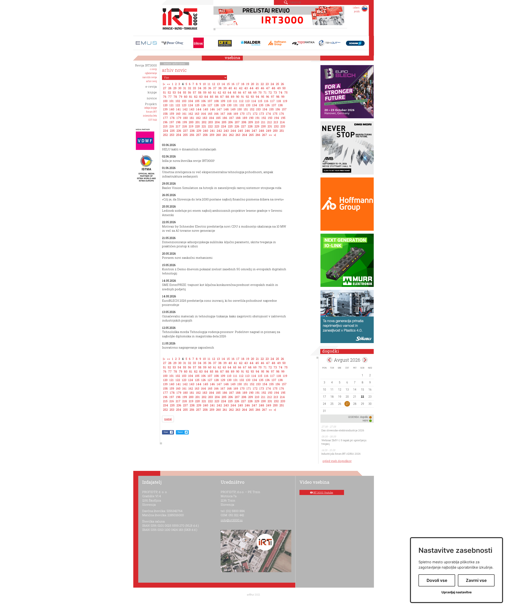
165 (210, 114)
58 (199, 92)
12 (213, 84)
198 (178, 122)
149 (233, 109)
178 (172, 118)
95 (262, 97)
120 (165, 105)
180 (185, 118)
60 (209, 92)
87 (222, 97)
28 (170, 88)
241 (212, 131)
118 (278, 101)
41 (235, 88)
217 (178, 126)
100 (165, 101)
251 (281, 131)
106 (203, 101)
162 (190, 114)
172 (255, 114)
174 (268, 114)
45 (257, 88)
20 (252, 84)
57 (194, 92)
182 (198, 118)
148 (226, 109)
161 (184, 114)
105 (197, 101)
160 (178, 114)
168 (229, 114)
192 (263, 118)
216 (171, 126)
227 (243, 126)
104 (190, 101)
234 (165, 131)
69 (254, 92)
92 (247, 97)
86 (216, 97)
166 (216, 114)
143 (191, 109)
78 (175, 97)
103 (184, 101)
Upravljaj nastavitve (456, 592)
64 (229, 92)
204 (217, 122)
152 (252, 109)
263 (237, 135)
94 (257, 97)
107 (210, 101)
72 (270, 92)
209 (250, 122)
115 (260, 101)
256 (192, 135)
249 (268, 131)
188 (238, 118)
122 (177, 105)
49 (279, 88)
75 (286, 92)
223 (216, 126)
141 (178, 109)
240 (205, 131)
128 (216, 105)
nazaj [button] (168, 419)
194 (276, 118)
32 (189, 88)
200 (191, 122)
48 (273, 88)
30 (179, 88)
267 (264, 135)
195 (283, 118)
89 (232, 97)
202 (204, 122)
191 (257, 118)
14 (223, 84)
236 (178, 131)
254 (178, 135)
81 (190, 97)
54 (179, 92)
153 (258, 109)
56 (189, 92)
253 (172, 135)
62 (219, 92)
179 (178, 118)
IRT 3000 (178, 19)
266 (257, 135)
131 (235, 105)
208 (243, 122)
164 (203, 114)
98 (277, 97)
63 (224, 92)
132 (241, 105)
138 (280, 105)
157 (284, 109)
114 (253, 101)
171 (248, 114)
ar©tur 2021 (253, 594)
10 (204, 84)
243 (226, 131)
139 (165, 109)
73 (275, 92)
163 (197, 114)
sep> (365, 360)
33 (194, 88)
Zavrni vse (476, 580)
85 (211, 97)
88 (227, 97)
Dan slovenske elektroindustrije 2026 (342, 430)
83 (201, 97)
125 (197, 105)
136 (267, 105)
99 (282, 97)
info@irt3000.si (232, 520)
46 (262, 88)
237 (185, 131)
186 (224, 118)
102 (177, 101)
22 (262, 84)
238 (192, 131)
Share (166, 432)
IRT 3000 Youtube (323, 492)
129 (223, 105)
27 (164, 88)
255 (185, 135)
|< (164, 84)
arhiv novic (179, 63)
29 (174, 88)
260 (218, 135)
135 (261, 105)
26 (282, 84)
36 (209, 88)
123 (184, 105)
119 (285, 101)
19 (247, 84)
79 (180, 97)
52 (169, 92)
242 (219, 131)
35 (204, 88)
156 (277, 109)
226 (236, 126)
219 (191, 126)
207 (237, 122)
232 (276, 126)
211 (263, 122)
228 (250, 126)
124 (190, 105)
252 (165, 135)
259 (212, 135)
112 (241, 101)
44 (252, 88)
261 (225, 135)
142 (185, 109)
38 (220, 88)
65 (234, 92)
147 (219, 109)
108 (216, 101)
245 (240, 131)
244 (233, 131)
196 (165, 122)
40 (230, 88)
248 (261, 131)
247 (254, 131)
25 (277, 84)
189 (244, 118)
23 (267, 84)
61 (214, 92)
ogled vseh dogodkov (337, 461)
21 (257, 84)
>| (275, 135)
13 (218, 84)
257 (198, 135)
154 (264, 109)
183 (204, 118)
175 (275, 114)
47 (268, 88)
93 (252, 97)
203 (210, 122)
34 (199, 88)
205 (224, 122)
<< (168, 84)
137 (274, 105)
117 (272, 101)
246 (247, 131)
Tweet (180, 432)
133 (248, 105)
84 (206, 97)
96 (267, 97)
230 (263, 126)
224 (223, 126)
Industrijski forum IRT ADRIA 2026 (341, 453)
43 (246, 88)
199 (184, 122)
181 (192, 118)
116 (266, 101)
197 (171, 122)
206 (230, 122)
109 (223, 101)
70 (260, 92)
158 (165, 114)
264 (244, 135)
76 (164, 97)
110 (229, 101)
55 (184, 92)
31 (184, 88)
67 (244, 92)
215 (165, 126)
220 (197, 126)
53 (174, 92)
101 (171, 101)
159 (172, 114)
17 (237, 84)
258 (205, 135)
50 (284, 88)
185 (218, 118)
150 (239, 109)
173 (261, 114)
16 (233, 84)
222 (210, 126)
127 (210, 105)
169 (235, 114)
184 (211, 118)
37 (214, 88)
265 (251, 135)
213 (276, 122)
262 (231, 135)
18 (242, 84)
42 (240, 88)
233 (282, 126)
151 (246, 109)
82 (195, 97)
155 (271, 109)
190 (251, 118)
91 (242, 97)
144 (198, 109)
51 (164, 92)
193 (270, 118)
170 (242, 114)
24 (272, 84)
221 (204, 126)
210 (257, 122)
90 (237, 97)
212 (269, 122)
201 (197, 122)
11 (209, 84)
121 (171, 105)
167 (222, 114)
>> (270, 135)
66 (239, 92)
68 (250, 92)
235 (172, 131)
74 (280, 92)
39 (225, 88)
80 (185, 97)
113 (247, 101)
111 (235, 101)
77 (170, 97)
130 (229, 105)
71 (265, 92)
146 (212, 109)
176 (281, 114)
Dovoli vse (437, 580)
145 (205, 109)
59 (204, 92)
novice (167, 63)
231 (270, 126)
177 (165, 118)
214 (282, 122)
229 (256, 126)
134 (254, 105)
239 (198, 131)
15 (228, 84)
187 (231, 118)
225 (230, 126)
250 (275, 131)
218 (184, 126)
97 (272, 97)
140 (171, 109)
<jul (330, 360)
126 (203, 105)
